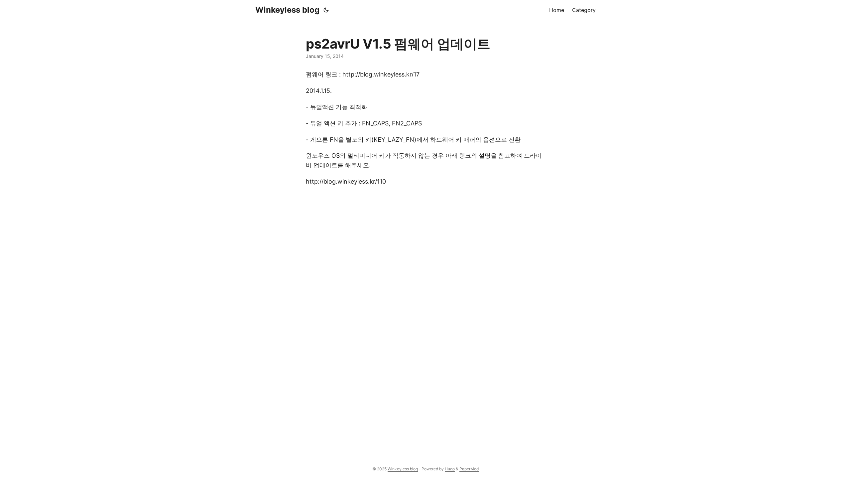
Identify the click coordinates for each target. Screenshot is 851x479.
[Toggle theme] (326, 10)
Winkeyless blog (287, 10)
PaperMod (469, 468)
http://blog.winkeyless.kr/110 (346, 181)
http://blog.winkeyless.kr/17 (381, 74)
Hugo (450, 468)
